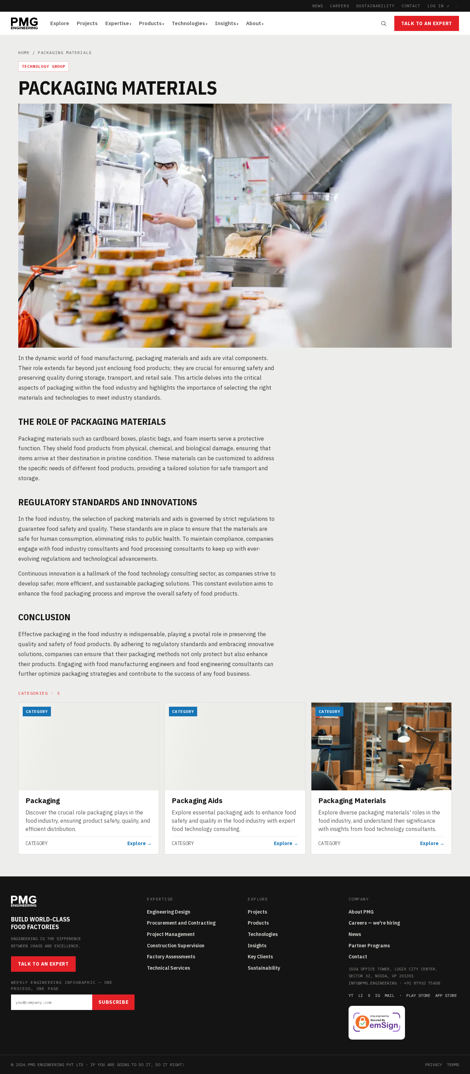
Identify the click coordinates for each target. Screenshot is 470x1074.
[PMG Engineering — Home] (24, 23)
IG (377, 995)
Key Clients (260, 957)
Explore (59, 23)
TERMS (453, 1064)
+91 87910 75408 (422, 983)
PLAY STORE (418, 995)
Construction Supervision (175, 946)
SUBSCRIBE (113, 1002)
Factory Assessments (171, 957)
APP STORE (446, 995)
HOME (24, 52)
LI (360, 995)
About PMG (361, 912)
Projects (87, 23)
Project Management (171, 934)
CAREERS (339, 5)
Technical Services (168, 968)
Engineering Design (168, 912)
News (355, 934)
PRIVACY (433, 1064)
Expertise (117, 23)
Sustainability (264, 968)
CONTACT (411, 5)
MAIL (389, 995)
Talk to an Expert (426, 23)
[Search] (383, 23)
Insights (225, 23)
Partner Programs (369, 946)
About (253, 23)
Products (150, 23)
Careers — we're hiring (374, 923)
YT (351, 995)
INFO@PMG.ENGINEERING (373, 983)
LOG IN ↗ (438, 5)
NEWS (317, 5)
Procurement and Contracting (181, 923)
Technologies (188, 23)
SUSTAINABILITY (375, 5)
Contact (358, 957)
